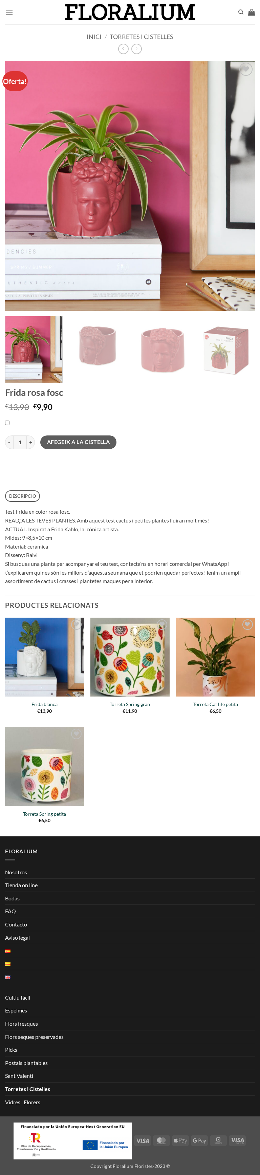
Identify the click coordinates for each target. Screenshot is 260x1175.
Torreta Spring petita (44, 814)
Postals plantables (26, 1063)
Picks (11, 1049)
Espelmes (16, 1010)
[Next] (245, 350)
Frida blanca (44, 704)
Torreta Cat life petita (215, 704)
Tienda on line (21, 885)
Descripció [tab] (22, 496)
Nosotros (16, 872)
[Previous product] (136, 49)
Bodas (12, 898)
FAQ (10, 911)
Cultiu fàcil (17, 997)
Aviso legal (17, 937)
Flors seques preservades (34, 1036)
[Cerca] (240, 12)
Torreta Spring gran (130, 704)
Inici (94, 36)
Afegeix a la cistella (78, 442)
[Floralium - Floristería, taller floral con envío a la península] (130, 12)
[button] (9, 12)
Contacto (16, 924)
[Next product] (123, 49)
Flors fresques (21, 1023)
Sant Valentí (19, 1075)
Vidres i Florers (22, 1102)
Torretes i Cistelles (141, 36)
